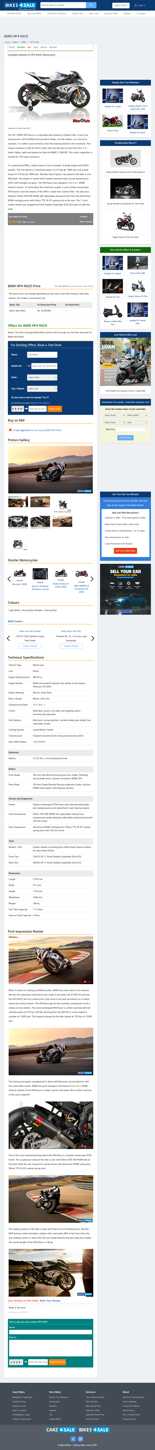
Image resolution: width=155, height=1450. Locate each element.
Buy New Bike (111, 13)
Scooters (53, 1406)
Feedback (135, 1406)
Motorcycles (54, 1401)
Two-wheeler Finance (95, 1397)
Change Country (129, 1419)
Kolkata (15, 1419)
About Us (126, 1397)
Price (12, 47)
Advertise (132, 1401)
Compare (141, 13)
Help (125, 1401)
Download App (138, 1397)
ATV (51, 1414)
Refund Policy (128, 1410)
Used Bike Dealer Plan (95, 1414)
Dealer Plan (77, 13)
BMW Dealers (15, 621)
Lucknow (22, 1410)
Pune (23, 1401)
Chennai (15, 1406)
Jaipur (27, 1414)
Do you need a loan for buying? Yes (28, 397)
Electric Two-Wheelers (58, 1397)
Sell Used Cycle (92, 1419)
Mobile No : (17, 366)
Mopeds (52, 1410)
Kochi (23, 1406)
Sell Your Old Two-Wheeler (125, 494)
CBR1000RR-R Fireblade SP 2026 (81, 589)
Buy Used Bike (34, 13)
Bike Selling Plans (93, 1406)
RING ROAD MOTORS (71, 631)
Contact (126, 1406)
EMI (29, 47)
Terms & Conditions (42, 403)
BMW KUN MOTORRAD (30, 631)
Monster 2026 (19, 584)
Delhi (14, 1410)
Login (140, 5)
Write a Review (86, 221)
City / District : (18, 388)
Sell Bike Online (14, 13)
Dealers (127, 13)
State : (14, 377)
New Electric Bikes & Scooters (125, 249)
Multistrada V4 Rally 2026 (61, 585)
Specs (43, 47)
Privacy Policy (134, 1414)
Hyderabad (27, 1397)
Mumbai (15, 1401)
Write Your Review (50, 1301)
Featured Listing (92, 1410)
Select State (120, 5)
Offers (21, 47)
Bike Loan (94, 13)
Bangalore (16, 1397)
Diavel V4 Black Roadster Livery (40, 588)
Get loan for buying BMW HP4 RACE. (37, 430)
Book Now (54, 408)
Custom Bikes (55, 1419)
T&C (124, 1414)
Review (53, 47)
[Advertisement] (77, 25)
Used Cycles (26, 1419)
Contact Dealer (30, 646)
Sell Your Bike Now (125, 550)
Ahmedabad (17, 1414)
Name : (14, 354)
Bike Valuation (92, 1401)
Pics (35, 47)
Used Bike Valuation (56, 13)
